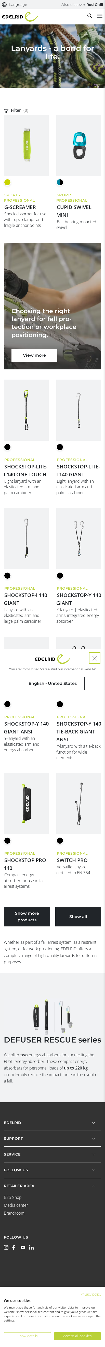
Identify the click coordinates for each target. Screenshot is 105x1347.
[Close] (94, 658)
